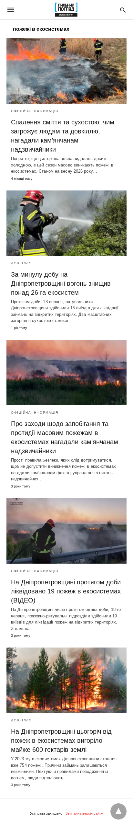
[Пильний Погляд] (66, 10)
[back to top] (118, 811)
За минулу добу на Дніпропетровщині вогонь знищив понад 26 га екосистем (61, 283)
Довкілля (21, 263)
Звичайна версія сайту (84, 813)
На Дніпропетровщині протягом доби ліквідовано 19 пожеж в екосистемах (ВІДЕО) (66, 591)
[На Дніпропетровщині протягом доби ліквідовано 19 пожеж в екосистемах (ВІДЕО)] (66, 531)
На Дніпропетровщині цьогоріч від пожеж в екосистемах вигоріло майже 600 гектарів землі (61, 740)
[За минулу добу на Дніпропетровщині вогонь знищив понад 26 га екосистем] (66, 223)
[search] (123, 10)
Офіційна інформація (34, 111)
